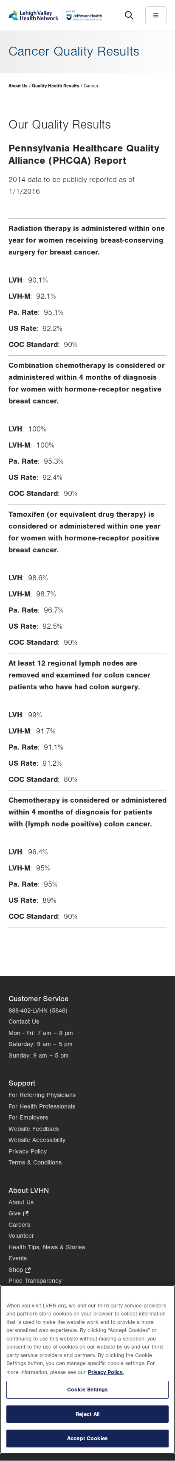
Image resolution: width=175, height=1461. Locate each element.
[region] (87, 1369)
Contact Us (23, 1021)
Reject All (87, 1414)
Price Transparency (35, 1281)
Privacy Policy (27, 1151)
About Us (18, 86)
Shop (19, 1270)
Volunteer (21, 1236)
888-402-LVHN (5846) (38, 1010)
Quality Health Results (55, 86)
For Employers (28, 1117)
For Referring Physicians (42, 1095)
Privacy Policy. (106, 1372)
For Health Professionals (41, 1106)
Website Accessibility (36, 1140)
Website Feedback (33, 1129)
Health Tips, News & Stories (46, 1247)
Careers (19, 1225)
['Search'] (129, 15)
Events (17, 1258)
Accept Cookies (87, 1438)
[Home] (55, 15)
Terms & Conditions (35, 1162)
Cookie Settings (87, 1389)
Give (18, 1214)
